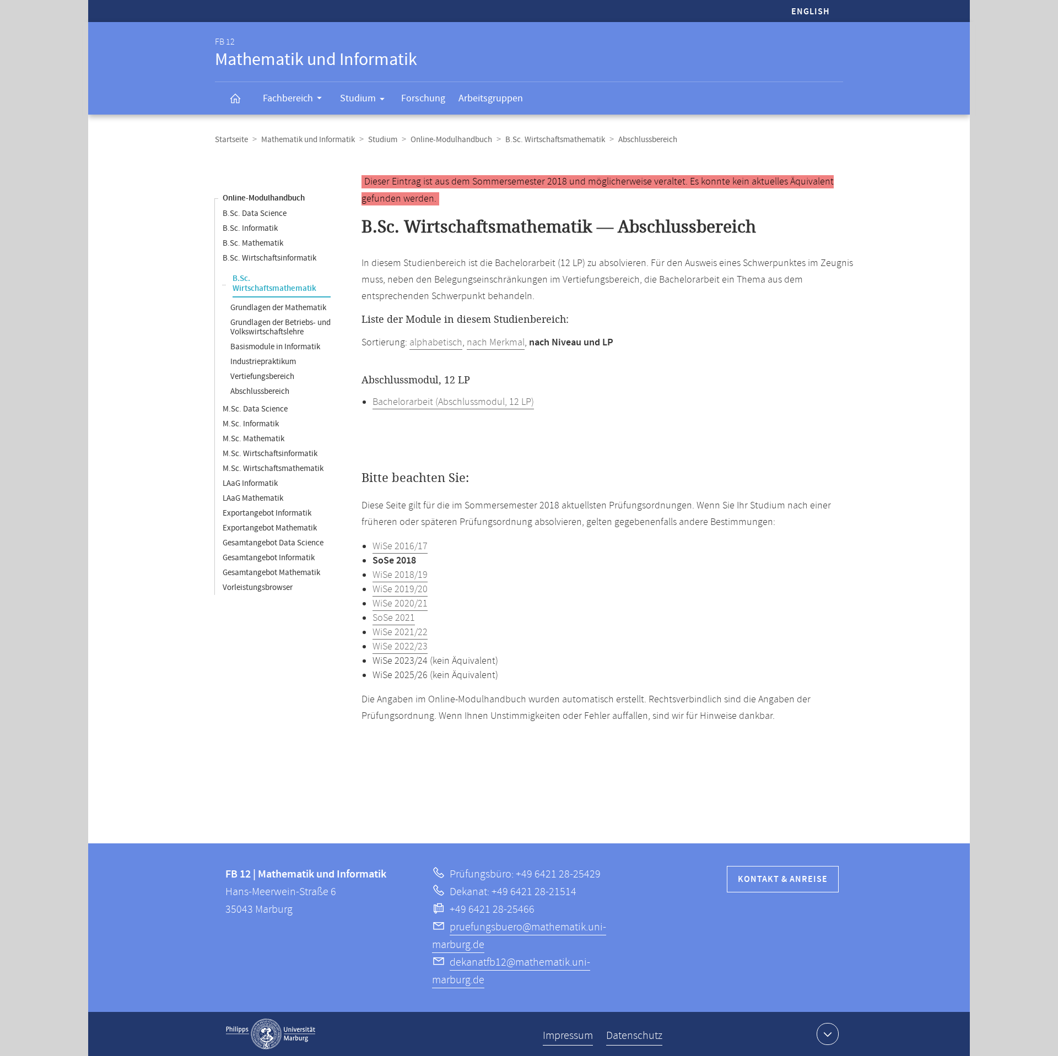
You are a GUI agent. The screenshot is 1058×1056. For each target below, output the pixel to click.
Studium (358, 98)
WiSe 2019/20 (400, 589)
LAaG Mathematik (253, 498)
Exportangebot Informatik (267, 513)
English (810, 12)
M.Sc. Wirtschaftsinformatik (270, 453)
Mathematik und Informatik (308, 139)
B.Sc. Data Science (255, 213)
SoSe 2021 (394, 618)
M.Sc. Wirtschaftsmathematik (273, 468)
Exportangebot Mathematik (270, 528)
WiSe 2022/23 (400, 646)
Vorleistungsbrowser (258, 587)
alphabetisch (435, 342)
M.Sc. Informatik (251, 424)
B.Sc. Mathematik (253, 243)
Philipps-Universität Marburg (270, 1034)
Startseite (231, 139)
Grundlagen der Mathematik (278, 307)
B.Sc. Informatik (250, 228)
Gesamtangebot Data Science (273, 543)
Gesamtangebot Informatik (269, 558)
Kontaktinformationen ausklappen (828, 1034)
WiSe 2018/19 (400, 575)
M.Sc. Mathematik (253, 439)
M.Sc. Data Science (255, 409)
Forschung (423, 98)
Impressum (568, 1035)
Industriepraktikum (263, 361)
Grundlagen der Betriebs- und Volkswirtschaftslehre (280, 327)
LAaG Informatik (250, 483)
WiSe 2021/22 (400, 632)
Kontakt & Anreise (783, 879)
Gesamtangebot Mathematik (271, 572)
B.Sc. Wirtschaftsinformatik (269, 258)
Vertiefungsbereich (262, 376)
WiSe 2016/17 (400, 546)
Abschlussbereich (259, 391)
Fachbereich (288, 98)
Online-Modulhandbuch (451, 139)
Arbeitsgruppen (490, 98)
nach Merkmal (496, 342)
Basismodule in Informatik (275, 347)
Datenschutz (634, 1035)
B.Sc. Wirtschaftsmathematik (555, 139)
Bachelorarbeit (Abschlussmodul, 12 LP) (453, 402)
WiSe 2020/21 (400, 603)
